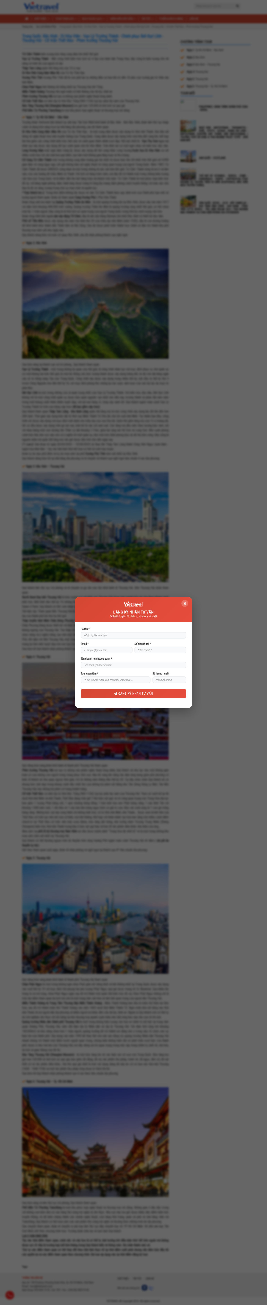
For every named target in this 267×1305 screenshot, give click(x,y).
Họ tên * (85, 629)
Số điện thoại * (142, 643)
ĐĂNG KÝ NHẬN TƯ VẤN (135, 693)
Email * (85, 643)
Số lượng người (160, 673)
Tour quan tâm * (90, 673)
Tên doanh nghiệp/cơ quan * (96, 658)
